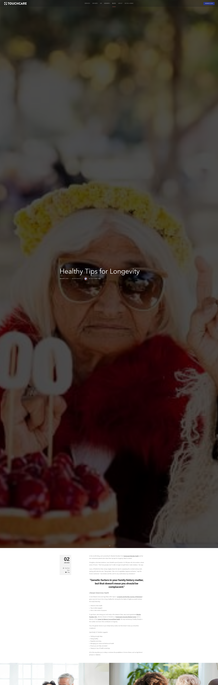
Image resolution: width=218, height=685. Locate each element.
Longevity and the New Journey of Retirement (129, 596)
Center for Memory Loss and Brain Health (109, 619)
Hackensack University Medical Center (126, 617)
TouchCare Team (95, 278)
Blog (79, 278)
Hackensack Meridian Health (131, 556)
